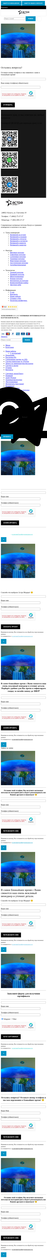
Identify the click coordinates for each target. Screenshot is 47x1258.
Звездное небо (15, 285)
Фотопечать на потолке (19, 281)
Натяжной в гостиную (18, 241)
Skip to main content (33, 3)
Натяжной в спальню (18, 237)
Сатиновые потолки (18, 257)
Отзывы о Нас (15, 298)
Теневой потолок (16, 272)
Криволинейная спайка (19, 283)
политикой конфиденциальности (22, 534)
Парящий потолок (17, 274)
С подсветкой (15, 353)
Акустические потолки (19, 263)
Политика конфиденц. (18, 300)
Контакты (14, 294)
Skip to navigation (11, 3)
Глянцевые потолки (17, 255)
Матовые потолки (17, 252)
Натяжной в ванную (18, 243)
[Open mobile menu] (39, 19)
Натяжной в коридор (18, 245)
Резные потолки (16, 279)
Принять (7, 436)
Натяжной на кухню (18, 235)
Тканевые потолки (17, 259)
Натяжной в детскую (18, 239)
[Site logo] (23, 15)
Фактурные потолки (18, 261)
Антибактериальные (18, 265)
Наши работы (15, 296)
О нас (12, 292)
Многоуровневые (17, 276)
